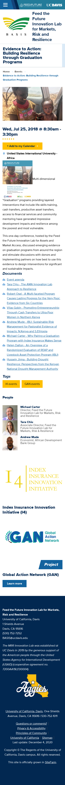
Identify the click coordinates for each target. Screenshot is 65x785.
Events (18, 71)
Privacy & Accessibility (31, 728)
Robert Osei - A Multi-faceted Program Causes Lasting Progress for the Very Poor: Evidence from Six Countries (33, 298)
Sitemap (47, 738)
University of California (24, 738)
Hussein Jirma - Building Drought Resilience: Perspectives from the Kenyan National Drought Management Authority (33, 364)
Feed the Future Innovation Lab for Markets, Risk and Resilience (47, 26)
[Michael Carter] (10, 412)
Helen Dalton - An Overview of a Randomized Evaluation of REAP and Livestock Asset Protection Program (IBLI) (32, 350)
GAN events (32, 384)
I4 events (11, 384)
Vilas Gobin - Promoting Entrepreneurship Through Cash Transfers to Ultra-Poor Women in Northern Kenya (33, 312)
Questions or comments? (31, 723)
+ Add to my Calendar (21, 146)
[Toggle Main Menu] (5, 4)
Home (6, 71)
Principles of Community (31, 733)
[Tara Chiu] (10, 427)
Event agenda (15, 279)
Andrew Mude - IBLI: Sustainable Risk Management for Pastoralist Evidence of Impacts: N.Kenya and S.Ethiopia (32, 326)
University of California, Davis (24, 711)
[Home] (16, 26)
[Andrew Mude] (10, 442)
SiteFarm (50, 762)
